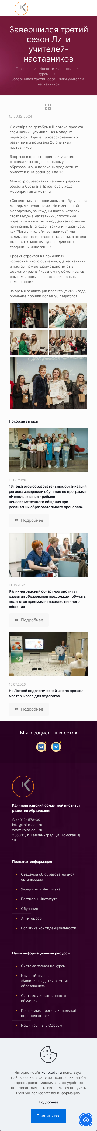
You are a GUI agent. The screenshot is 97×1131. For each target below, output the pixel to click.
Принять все (48, 1115)
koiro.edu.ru (51, 1072)
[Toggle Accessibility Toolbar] (86, 1120)
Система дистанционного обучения (43, 998)
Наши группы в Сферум (41, 1025)
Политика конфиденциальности (48, 928)
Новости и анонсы (55, 68)
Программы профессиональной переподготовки (48, 1013)
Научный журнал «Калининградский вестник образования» (45, 980)
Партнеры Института (39, 899)
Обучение (29, 908)
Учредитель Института (40, 889)
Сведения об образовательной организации (48, 876)
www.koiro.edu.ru (27, 830)
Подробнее (48, 1102)
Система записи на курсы (43, 966)
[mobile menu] (7, 8)
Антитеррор (31, 918)
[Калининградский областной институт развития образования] (21, 8)
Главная (22, 68)
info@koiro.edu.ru (27, 825)
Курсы (43, 74)
